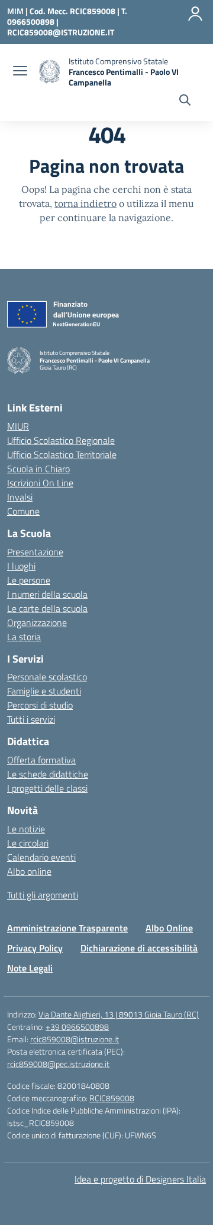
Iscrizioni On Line (40, 483)
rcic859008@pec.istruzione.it (58, 1064)
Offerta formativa (41, 760)
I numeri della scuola (47, 594)
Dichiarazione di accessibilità (139, 948)
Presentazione (35, 552)
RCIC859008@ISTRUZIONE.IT (60, 32)
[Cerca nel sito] (185, 101)
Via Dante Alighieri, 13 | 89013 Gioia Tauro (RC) (118, 1014)
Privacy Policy (35, 948)
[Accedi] (195, 13)
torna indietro (85, 203)
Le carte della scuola (47, 608)
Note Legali (30, 968)
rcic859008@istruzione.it (74, 1039)
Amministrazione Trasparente (67, 928)
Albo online (29, 871)
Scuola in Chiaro (38, 469)
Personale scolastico (47, 677)
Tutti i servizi (31, 719)
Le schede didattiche (47, 774)
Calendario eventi (41, 857)
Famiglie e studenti (44, 691)
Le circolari (28, 843)
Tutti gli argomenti (42, 895)
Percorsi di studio (40, 705)
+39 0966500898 (77, 1026)
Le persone (28, 580)
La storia (24, 637)
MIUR (18, 426)
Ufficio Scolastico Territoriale (62, 454)
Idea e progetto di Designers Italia (140, 1179)
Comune (23, 511)
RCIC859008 (111, 1098)
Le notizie (26, 829)
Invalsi (20, 497)
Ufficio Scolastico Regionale (61, 440)
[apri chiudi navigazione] (20, 72)
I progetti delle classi (47, 788)
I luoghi (21, 566)
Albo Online (169, 928)
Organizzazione (37, 622)
